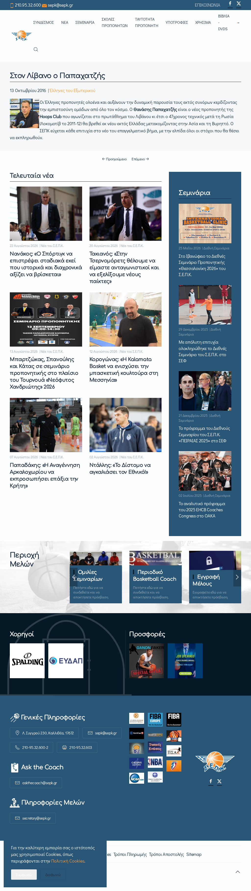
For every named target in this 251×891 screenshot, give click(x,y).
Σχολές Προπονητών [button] (115, 22)
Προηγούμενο (116, 158)
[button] (239, 22)
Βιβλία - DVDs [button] (223, 22)
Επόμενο (138, 158)
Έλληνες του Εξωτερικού (72, 90)
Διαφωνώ (53, 874)
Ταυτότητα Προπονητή (146, 22)
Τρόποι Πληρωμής (130, 854)
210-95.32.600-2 (35, 747)
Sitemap (193, 854)
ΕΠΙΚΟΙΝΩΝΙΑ (207, 5)
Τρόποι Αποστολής (166, 854)
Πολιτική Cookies (67, 861)
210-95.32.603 (80, 747)
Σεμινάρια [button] (84, 22)
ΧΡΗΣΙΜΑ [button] (203, 22)
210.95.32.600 (28, 5)
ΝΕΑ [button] (64, 22)
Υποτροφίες (177, 22)
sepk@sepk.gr (60, 5)
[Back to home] (21, 36)
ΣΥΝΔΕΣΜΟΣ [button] (43, 22)
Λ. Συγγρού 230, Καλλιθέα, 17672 (48, 732)
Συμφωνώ (24, 874)
